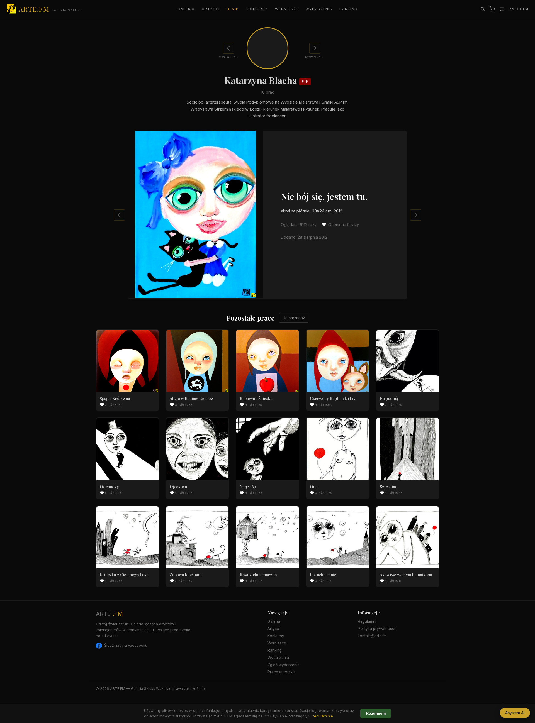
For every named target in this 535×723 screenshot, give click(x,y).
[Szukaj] (482, 8)
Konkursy (257, 9)
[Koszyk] (492, 9)
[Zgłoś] (502, 9)
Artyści (211, 9)
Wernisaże (286, 9)
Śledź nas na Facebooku (125, 645)
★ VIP (233, 9)
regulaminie (323, 716)
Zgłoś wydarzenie (284, 665)
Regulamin (367, 621)
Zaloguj (518, 9)
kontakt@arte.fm (372, 636)
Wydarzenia (318, 9)
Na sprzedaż (294, 318)
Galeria (186, 9)
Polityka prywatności (376, 628)
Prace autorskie (282, 672)
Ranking (348, 9)
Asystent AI (515, 713)
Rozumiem (376, 713)
